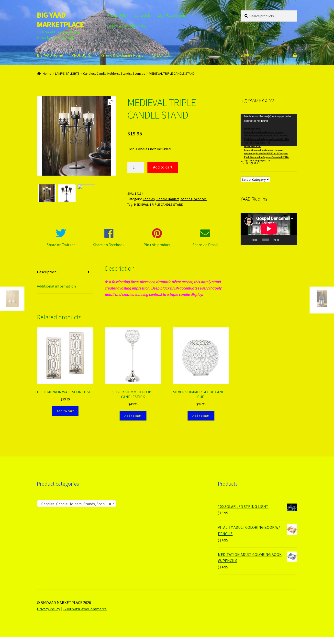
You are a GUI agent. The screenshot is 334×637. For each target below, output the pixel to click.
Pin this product (157, 244)
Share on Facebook (108, 244)
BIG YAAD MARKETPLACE (60, 19)
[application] (269, 130)
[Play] (247, 239)
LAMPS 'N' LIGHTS (67, 73)
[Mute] (284, 239)
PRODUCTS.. (81, 55)
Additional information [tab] (56, 286)
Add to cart (163, 167)
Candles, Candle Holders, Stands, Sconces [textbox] (75, 503)
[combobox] (76, 503)
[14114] (67, 193)
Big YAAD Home (50, 55)
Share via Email (205, 244)
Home (47, 73)
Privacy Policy (118, 15)
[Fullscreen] (291, 239)
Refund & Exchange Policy (126, 26)
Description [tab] (46, 271)
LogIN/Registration (171, 15)
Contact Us (143, 15)
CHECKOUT (161, 55)
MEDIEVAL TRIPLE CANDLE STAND (158, 204)
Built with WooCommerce (85, 608)
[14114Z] (47, 193)
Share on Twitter (61, 244)
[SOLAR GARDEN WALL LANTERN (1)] (86, 193)
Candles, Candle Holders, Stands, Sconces (114, 73)
